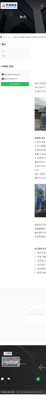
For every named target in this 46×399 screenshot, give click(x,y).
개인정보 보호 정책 (7, 392)
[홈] (9, 5)
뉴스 (9, 37)
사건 (3, 56)
